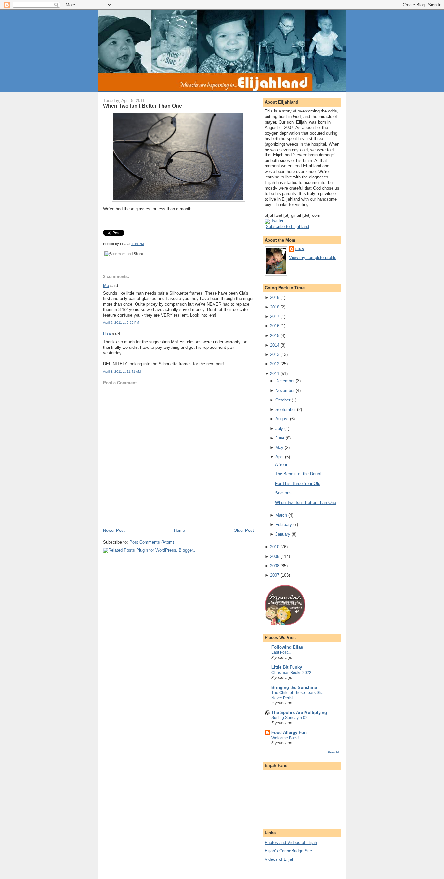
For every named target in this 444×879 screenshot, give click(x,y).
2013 (274, 354)
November (284, 390)
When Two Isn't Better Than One (142, 106)
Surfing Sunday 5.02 (289, 717)
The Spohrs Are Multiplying (299, 712)
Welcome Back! (285, 738)
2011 (274, 373)
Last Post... (281, 652)
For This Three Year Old (297, 483)
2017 (274, 316)
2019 (274, 297)
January (282, 534)
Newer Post (114, 530)
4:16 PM (137, 244)
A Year (281, 464)
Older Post (244, 530)
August (282, 418)
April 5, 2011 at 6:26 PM (121, 322)
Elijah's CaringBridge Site (288, 850)
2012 (274, 363)
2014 (274, 345)
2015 (274, 335)
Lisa (107, 334)
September (285, 409)
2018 (274, 307)
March (281, 515)
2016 (274, 325)
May (279, 447)
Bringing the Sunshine (294, 687)
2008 (274, 565)
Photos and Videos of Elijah (291, 842)
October (282, 400)
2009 (274, 556)
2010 (274, 546)
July (279, 428)
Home (179, 530)
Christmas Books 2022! (291, 672)
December (284, 380)
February (283, 524)
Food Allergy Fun (289, 732)
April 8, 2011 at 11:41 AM (122, 371)
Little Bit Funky (286, 667)
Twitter (277, 220)
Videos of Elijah (279, 859)
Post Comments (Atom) (151, 542)
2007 (274, 575)
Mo (106, 285)
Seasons (283, 493)
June (279, 438)
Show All (333, 752)
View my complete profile (312, 257)
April (279, 456)
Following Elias (287, 647)
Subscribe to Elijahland (287, 226)
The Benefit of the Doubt (298, 473)
